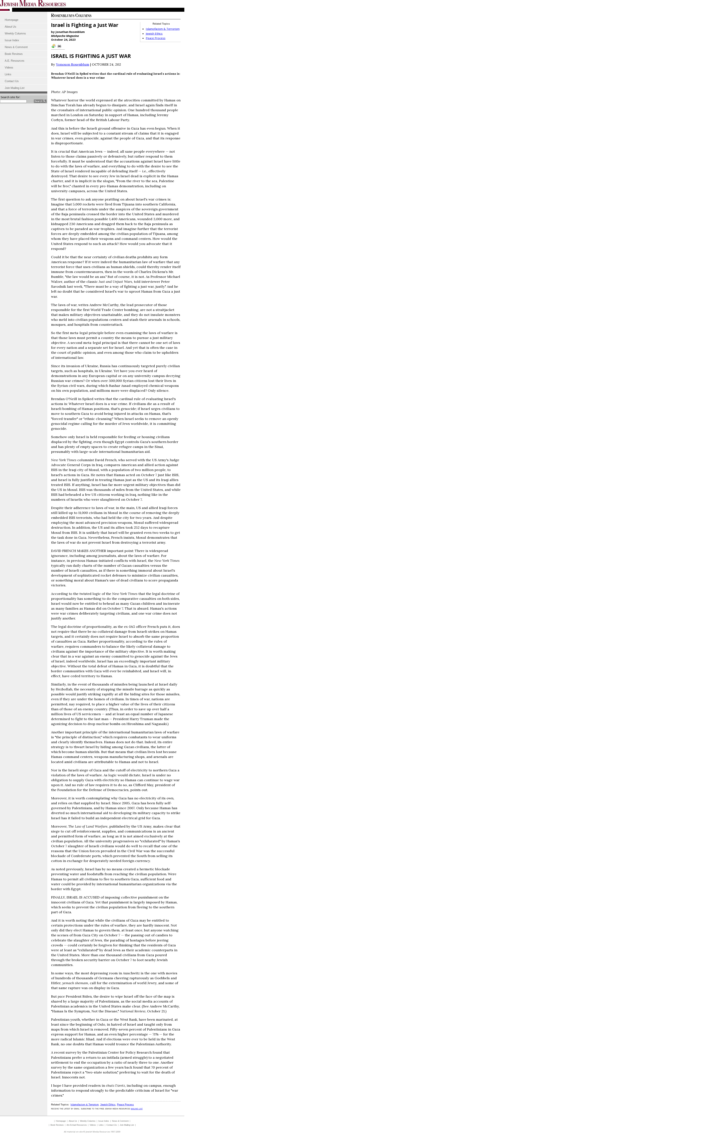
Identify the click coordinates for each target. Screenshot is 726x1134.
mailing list (137, 1108)
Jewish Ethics (154, 33)
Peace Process (155, 38)
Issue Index (103, 1121)
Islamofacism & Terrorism (163, 29)
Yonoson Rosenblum (72, 64)
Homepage (61, 1121)
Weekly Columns (87, 1121)
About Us (73, 1121)
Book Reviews (57, 1125)
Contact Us (111, 1125)
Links (101, 1125)
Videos (93, 1125)
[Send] (54, 47)
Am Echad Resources (77, 1125)
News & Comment (120, 1121)
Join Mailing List (127, 1125)
